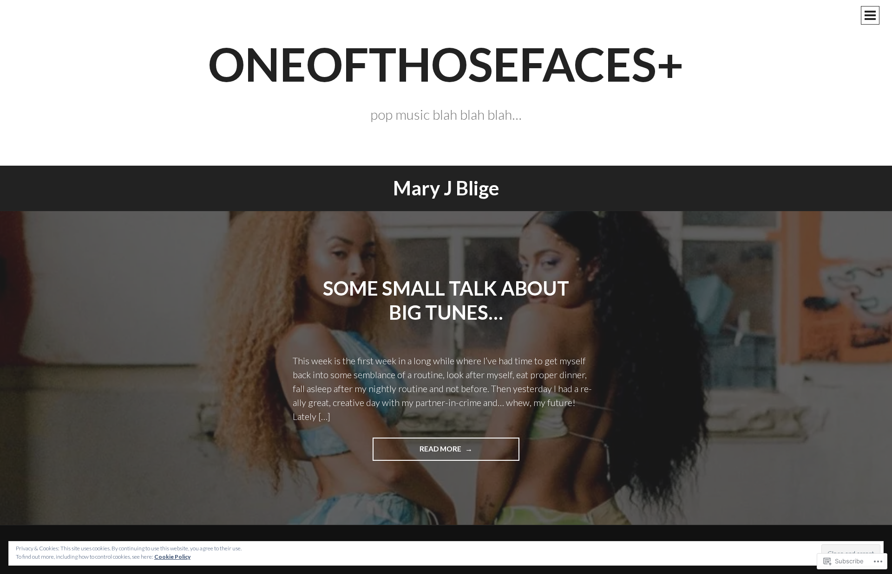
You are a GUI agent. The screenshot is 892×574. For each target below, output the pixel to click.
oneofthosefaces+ (446, 63)
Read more (418, 452)
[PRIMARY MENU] (870, 15)
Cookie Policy (172, 556)
